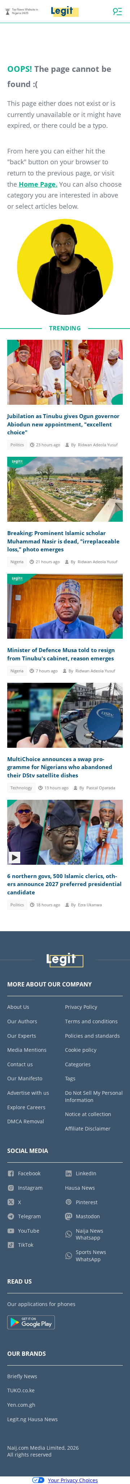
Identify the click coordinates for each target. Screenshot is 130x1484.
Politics (17, 444)
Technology (21, 787)
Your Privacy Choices (73, 1480)
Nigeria (16, 561)
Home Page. (38, 184)
